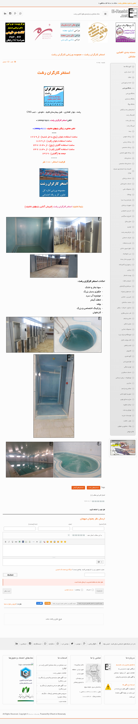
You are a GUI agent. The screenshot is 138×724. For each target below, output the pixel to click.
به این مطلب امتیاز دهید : (94, 535)
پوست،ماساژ (127, 275)
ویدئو (23, 541)
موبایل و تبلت (127, 410)
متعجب (54, 541)
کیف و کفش (127, 345)
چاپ (12, 62)
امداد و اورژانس (126, 83)
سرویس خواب (127, 281)
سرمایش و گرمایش (125, 286)
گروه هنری (128, 356)
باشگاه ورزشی (127, 88)
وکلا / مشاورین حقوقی (124, 426)
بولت (33, 541)
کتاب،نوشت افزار (126, 340)
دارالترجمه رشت (126, 232)
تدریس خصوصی (126, 211)
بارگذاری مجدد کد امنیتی (64, 570)
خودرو (129, 227)
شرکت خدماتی (126, 238)
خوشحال (51, 541)
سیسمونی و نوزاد (126, 291)
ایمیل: (70, 524)
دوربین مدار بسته (125, 259)
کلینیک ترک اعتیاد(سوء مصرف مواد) (122, 171)
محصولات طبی (127, 189)
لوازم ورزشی (127, 362)
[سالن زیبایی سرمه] (43, 42)
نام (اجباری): (102, 524)
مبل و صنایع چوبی (125, 399)
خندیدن (47, 541)
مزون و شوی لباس (125, 394)
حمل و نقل (128, 221)
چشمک (65, 541)
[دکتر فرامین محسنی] (70, 42)
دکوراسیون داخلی (125, 248)
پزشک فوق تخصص (125, 153)
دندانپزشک (127, 158)
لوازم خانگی (127, 367)
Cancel (99, 591)
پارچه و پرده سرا (126, 200)
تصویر (19, 541)
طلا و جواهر (130, 432)
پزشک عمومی (127, 137)
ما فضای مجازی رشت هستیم (125, 665)
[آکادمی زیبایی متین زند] (98, 42)
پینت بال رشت (130, 120)
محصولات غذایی (126, 329)
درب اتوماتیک (127, 254)
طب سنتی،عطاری (126, 313)
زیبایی (129, 270)
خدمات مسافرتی (126, 372)
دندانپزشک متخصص (125, 163)
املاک (129, 77)
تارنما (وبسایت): (32, 524)
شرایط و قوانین (69, 590)
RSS (46, 603)
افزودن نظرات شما (10, 604)
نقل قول (37, 541)
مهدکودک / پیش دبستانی (123, 378)
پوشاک (129, 194)
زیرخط (12, 541)
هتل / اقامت (127, 421)
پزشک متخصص (126, 147)
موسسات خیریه (126, 415)
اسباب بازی (127, 72)
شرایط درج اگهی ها (129, 685)
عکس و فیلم (127, 318)
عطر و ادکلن (127, 324)
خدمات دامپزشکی (125, 184)
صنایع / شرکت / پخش (124, 308)
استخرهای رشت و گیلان (127, 110)
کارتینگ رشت (130, 115)
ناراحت (61, 541)
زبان (58, 541)
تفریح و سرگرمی (126, 216)
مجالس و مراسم (126, 388)
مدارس (129, 383)
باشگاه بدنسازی (129, 99)
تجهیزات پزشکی (126, 205)
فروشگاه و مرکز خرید (124, 335)
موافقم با (77, 590)
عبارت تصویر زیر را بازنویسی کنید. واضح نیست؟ (80, 570)
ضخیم (5, 541)
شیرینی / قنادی (126, 297)
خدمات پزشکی (126, 178)
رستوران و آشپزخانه (125, 265)
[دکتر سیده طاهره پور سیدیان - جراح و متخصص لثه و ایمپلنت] (125, 42)
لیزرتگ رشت (130, 126)
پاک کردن (44, 541)
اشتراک (88, 590)
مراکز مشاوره (127, 405)
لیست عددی (30, 541)
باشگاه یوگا (131, 104)
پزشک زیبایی (127, 142)
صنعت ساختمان (126, 302)
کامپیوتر (128, 351)
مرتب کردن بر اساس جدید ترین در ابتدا (64, 603)
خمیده (9, 541)
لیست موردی (26, 541)
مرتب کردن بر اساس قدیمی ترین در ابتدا (90, 603)
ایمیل (5, 62)
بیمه (130, 131)
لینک (16, 541)
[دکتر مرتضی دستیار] (15, 42)
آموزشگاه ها (127, 66)
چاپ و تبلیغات (127, 243)
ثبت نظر (7, 591)
